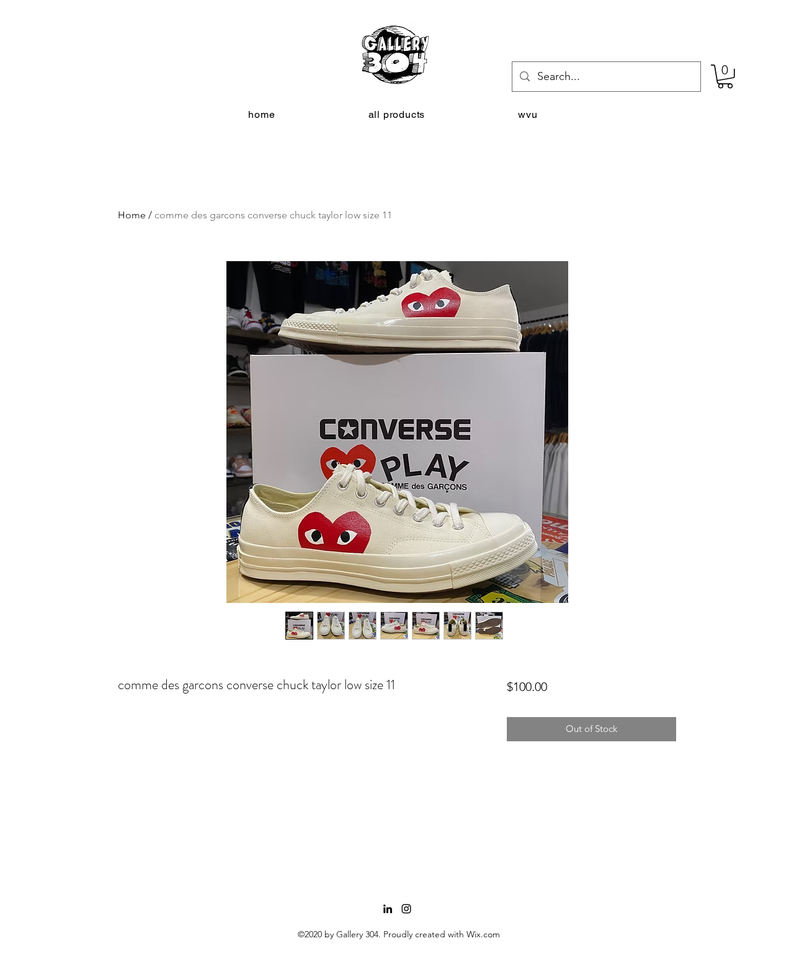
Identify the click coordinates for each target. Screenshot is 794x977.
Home (132, 215)
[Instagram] (406, 909)
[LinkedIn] (387, 909)
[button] (725, 77)
